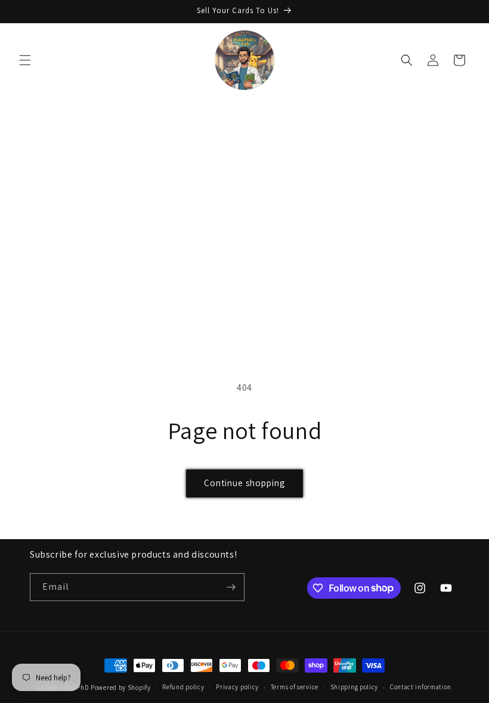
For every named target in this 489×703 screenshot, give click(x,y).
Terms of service (294, 687)
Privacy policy (237, 687)
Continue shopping (244, 483)
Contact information (420, 687)
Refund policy (183, 687)
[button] (25, 60)
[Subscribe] (231, 587)
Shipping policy (354, 687)
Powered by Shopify (121, 687)
